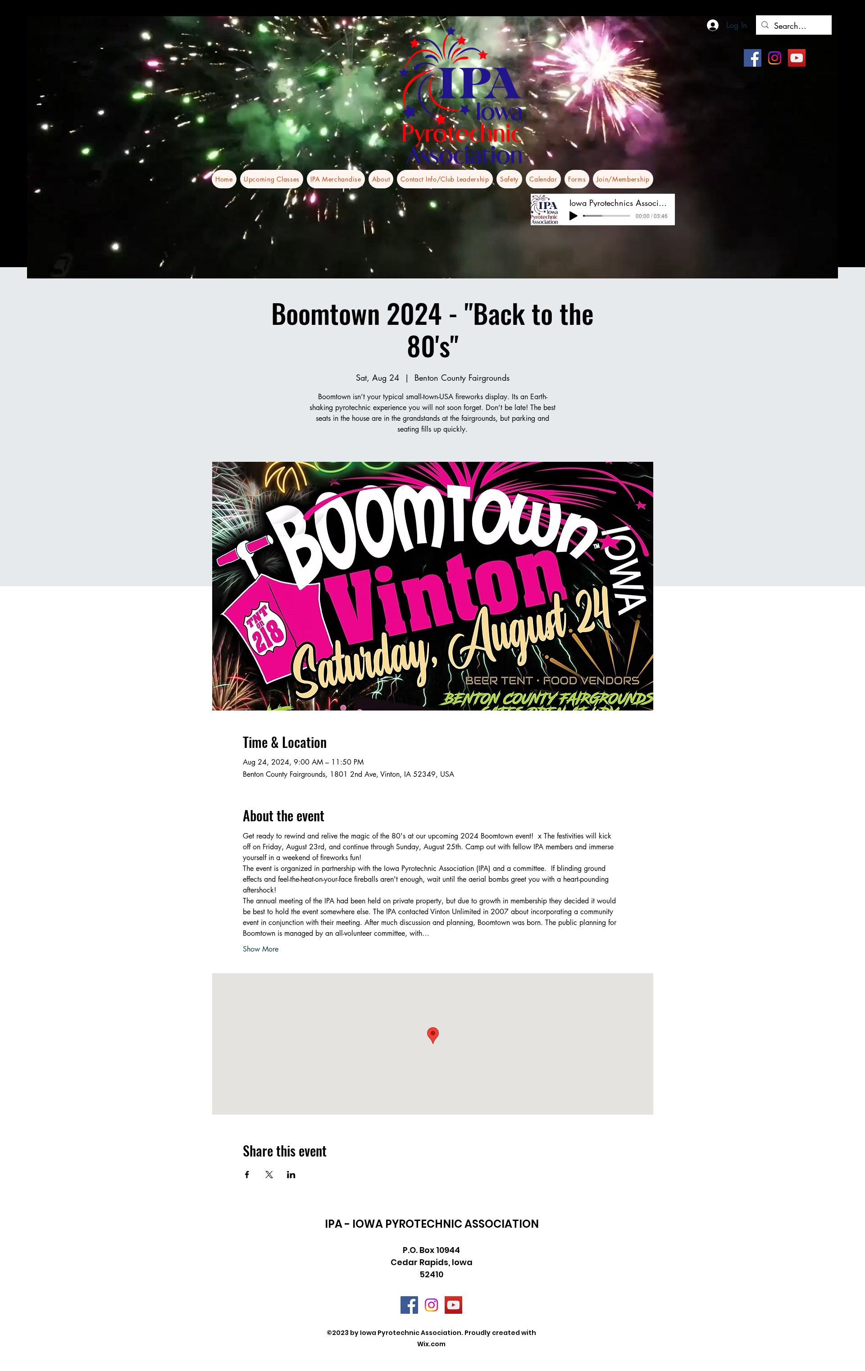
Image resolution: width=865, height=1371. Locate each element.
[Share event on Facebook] (247, 1174)
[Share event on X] (269, 1174)
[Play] (573, 215)
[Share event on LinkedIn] (291, 1174)
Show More (260, 949)
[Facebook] (752, 58)
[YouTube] (797, 58)
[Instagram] (774, 58)
